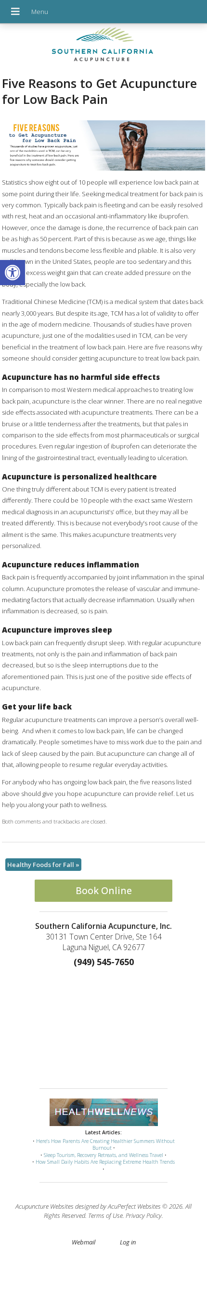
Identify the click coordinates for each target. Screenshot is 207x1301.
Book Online (104, 890)
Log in (128, 1242)
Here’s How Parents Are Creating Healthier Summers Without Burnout (105, 1145)
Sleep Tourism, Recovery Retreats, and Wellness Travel (103, 1155)
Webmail (83, 1242)
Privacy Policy (144, 1215)
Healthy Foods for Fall (43, 864)
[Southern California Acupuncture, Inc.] (103, 47)
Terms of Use (105, 1215)
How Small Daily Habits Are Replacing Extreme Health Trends (105, 1161)
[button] (12, 272)
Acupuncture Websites (44, 1206)
